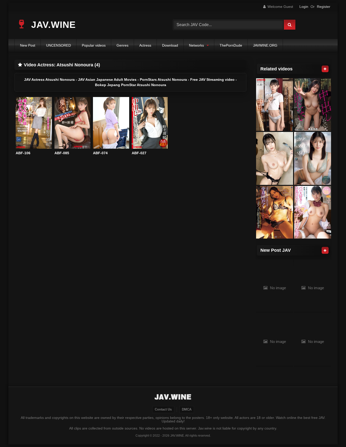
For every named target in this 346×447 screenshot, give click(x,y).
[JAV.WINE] (173, 397)
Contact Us (163, 409)
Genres (122, 45)
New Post (27, 45)
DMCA (186, 409)
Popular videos (94, 45)
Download (170, 45)
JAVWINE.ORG (265, 45)
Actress (145, 45)
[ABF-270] (274, 104)
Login (303, 7)
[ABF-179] (274, 158)
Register (323, 7)
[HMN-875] (312, 104)
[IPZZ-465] (312, 158)
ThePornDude (231, 45)
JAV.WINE (52, 25)
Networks (196, 45)
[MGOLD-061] (312, 212)
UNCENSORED (58, 45)
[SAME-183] (274, 212)
